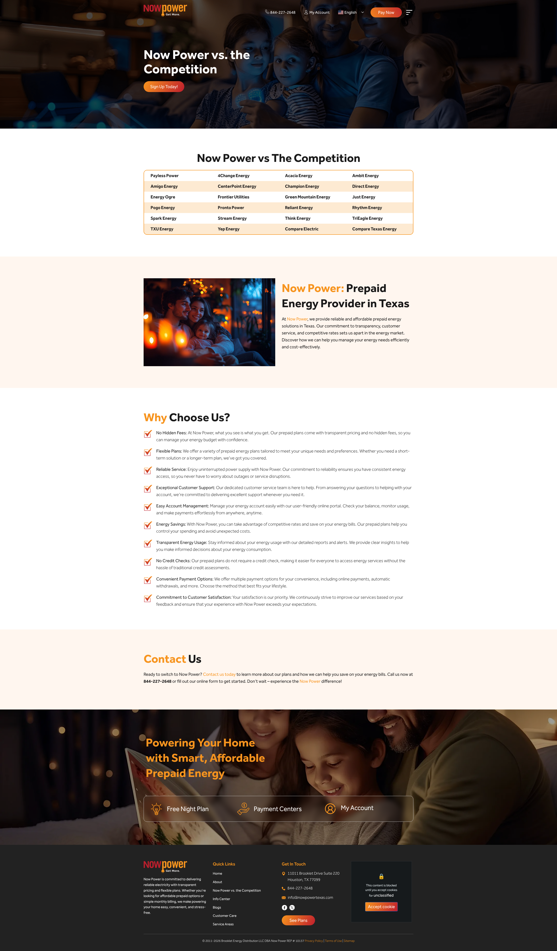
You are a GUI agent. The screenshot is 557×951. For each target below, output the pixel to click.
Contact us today (219, 674)
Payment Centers (278, 809)
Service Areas (223, 924)
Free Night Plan (188, 809)
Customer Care (225, 916)
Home (217, 873)
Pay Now (386, 12)
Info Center (221, 899)
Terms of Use (333, 941)
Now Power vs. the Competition (237, 890)
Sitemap (349, 941)
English (350, 12)
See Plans (298, 920)
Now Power (297, 319)
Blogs (217, 907)
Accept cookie (381, 906)
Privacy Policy (314, 941)
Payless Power (165, 175)
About (217, 882)
